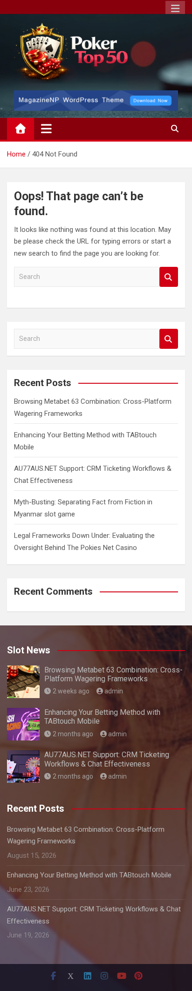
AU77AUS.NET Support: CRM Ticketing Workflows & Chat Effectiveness (106, 759)
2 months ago (73, 734)
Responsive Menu (175, 9)
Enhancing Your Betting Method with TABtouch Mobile (89, 875)
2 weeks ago (71, 691)
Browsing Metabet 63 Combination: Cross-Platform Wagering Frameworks (113, 674)
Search (168, 277)
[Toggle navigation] (46, 128)
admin (113, 691)
